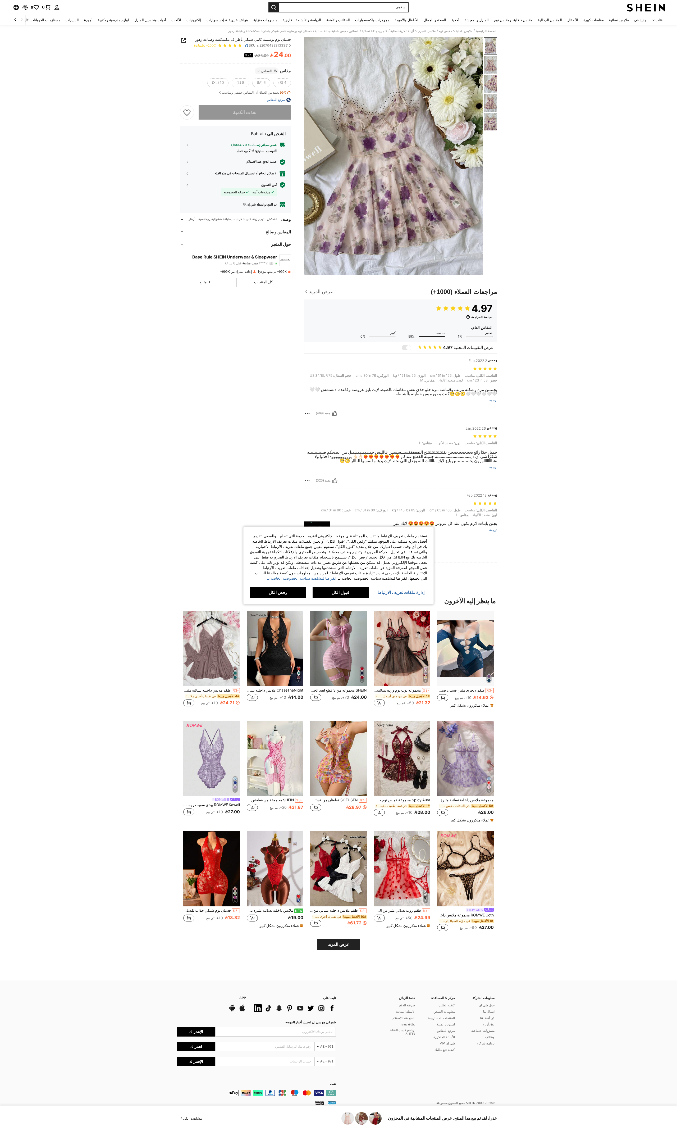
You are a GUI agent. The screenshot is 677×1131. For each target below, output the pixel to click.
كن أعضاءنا (487, 1018)
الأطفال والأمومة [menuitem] (406, 20)
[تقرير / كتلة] (307, 413)
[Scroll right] (15, 20)
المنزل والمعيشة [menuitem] (477, 20)
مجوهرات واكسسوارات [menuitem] (372, 20)
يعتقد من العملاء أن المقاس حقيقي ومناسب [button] (254, 93)
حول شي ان (487, 1005)
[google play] (232, 1010)
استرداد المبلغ (446, 1024)
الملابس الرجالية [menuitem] (550, 20)
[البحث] (273, 7)
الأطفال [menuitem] (572, 20)
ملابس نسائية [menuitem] (619, 20)
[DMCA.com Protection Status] (319, 1103)
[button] (25, 7)
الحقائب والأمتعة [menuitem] (338, 20)
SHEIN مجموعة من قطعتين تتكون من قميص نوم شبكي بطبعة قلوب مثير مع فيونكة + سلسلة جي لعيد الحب (274, 800)
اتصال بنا (489, 1012)
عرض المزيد (338, 944)
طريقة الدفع (407, 1005)
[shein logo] (646, 7)
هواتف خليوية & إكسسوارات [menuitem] (227, 20)
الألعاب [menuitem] (176, 20)
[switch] (406, 347)
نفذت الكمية (245, 112)
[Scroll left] (22, 20)
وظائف (490, 1037)
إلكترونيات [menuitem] (193, 20)
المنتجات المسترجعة (441, 1018)
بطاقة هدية (408, 1024)
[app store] (242, 1010)
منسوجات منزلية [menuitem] (265, 20)
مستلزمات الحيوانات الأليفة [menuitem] (40, 20)
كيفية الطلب (446, 1005)
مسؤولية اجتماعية (483, 1031)
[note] (471, 705)
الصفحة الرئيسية (486, 31)
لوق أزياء (489, 1024)
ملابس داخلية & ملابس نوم (455, 31)
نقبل (333, 1083)
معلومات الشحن (444, 1012)
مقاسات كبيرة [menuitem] (593, 20)
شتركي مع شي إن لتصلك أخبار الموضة (310, 1022)
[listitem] (465, 662)
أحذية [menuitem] (455, 20)
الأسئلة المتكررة (444, 1037)
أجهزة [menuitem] (88, 20)
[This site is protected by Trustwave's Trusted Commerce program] (332, 1103)
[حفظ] (187, 112)
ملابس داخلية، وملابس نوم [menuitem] (513, 20)
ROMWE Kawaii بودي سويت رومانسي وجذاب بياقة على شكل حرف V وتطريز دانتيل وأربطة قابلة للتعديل (211, 805)
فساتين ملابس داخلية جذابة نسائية (337, 31)
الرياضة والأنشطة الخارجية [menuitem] (302, 20)
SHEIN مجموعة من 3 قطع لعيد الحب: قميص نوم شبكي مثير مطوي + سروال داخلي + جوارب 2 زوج (338, 690)
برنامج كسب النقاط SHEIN (402, 1032)
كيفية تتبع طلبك (444, 1050)
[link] (46, 7)
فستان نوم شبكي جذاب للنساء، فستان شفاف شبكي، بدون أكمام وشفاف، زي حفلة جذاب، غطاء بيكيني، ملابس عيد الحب (211, 910)
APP (242, 998)
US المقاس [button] (269, 71)
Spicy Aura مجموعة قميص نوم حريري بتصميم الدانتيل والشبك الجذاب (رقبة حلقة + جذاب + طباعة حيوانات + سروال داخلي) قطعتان (402, 800)
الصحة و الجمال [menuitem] (435, 20)
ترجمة (493, 400)
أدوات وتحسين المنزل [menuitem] (150, 20)
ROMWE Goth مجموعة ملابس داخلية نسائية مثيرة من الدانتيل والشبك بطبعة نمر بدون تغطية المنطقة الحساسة (465, 915)
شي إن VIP (447, 1043)
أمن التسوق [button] (269, 185)
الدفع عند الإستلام (403, 1018)
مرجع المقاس (446, 1031)
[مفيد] (334, 413)
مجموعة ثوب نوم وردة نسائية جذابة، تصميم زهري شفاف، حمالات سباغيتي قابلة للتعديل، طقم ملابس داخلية (401, 690)
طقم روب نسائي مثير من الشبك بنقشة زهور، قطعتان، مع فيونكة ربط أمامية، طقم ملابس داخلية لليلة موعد (401, 910)
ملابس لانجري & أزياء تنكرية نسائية (413, 31)
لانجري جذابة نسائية (374, 31)
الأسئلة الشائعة (405, 1012)
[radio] (282, 82)
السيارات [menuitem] (72, 20)
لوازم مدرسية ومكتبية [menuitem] (113, 20)
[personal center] (57, 7)
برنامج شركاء (486, 1043)
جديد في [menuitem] (640, 20)
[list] (293, 1008)
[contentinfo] (256, 1093)
